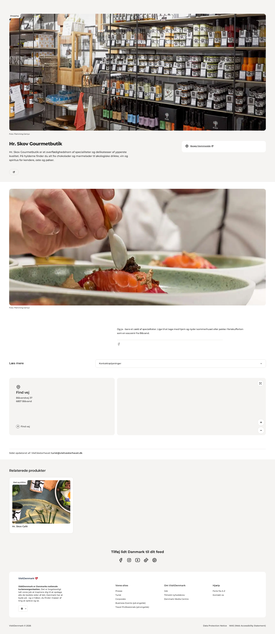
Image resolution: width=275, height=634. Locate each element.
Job (166, 591)
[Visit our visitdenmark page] (137, 560)
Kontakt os (218, 595)
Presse (118, 591)
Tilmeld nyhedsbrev (174, 595)
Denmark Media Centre (176, 599)
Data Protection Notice (215, 625)
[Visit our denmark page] (120, 560)
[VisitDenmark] (28, 578)
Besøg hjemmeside (200, 146)
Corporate (120, 599)
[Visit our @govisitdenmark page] (146, 560)
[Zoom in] (261, 422)
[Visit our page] (129, 560)
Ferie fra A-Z (219, 591)
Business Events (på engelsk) (130, 603)
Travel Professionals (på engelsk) (132, 607)
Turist (118, 595)
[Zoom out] (261, 430)
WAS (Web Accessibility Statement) (247, 625)
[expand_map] (260, 383)
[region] (191, 406)
